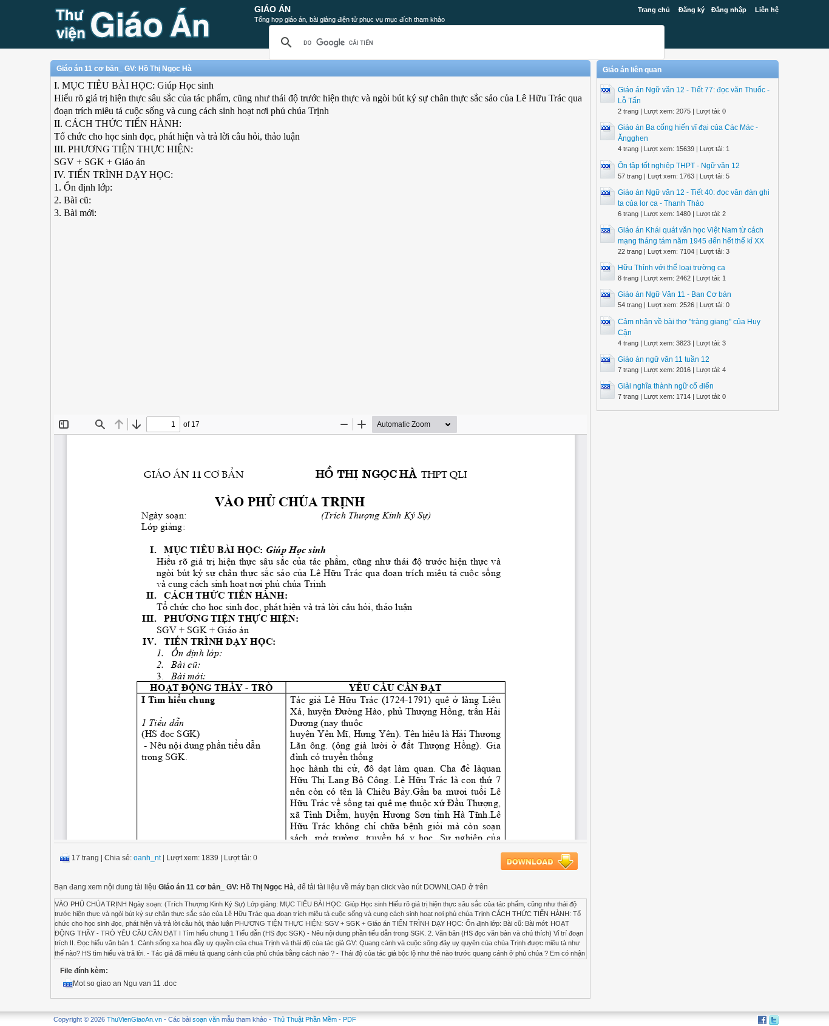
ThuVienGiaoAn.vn (134, 1019)
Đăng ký (691, 9)
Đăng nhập (728, 9)
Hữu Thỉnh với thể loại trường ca (671, 267)
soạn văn (206, 1019)
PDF (349, 1019)
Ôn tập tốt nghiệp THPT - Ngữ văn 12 (679, 165)
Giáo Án (272, 9)
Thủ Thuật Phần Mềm (305, 1019)
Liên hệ (767, 9)
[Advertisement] (320, 327)
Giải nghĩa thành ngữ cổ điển (666, 386)
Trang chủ (654, 9)
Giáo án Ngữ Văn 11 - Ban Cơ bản (674, 294)
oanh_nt (147, 858)
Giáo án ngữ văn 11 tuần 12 (663, 359)
